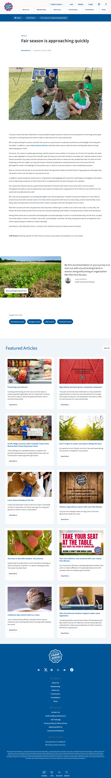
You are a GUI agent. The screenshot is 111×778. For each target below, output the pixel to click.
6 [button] (16, 299)
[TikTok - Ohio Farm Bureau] (71, 669)
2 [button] (8, 299)
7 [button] (18, 299)
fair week (42, 197)
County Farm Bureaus (55, 731)
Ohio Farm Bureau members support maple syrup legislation (79, 614)
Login (90, 4)
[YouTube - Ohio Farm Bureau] (64, 670)
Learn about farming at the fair (21, 500)
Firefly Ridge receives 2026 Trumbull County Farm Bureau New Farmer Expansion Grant (28, 444)
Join (71, 4)
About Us (25, 9)
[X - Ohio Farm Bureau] (45, 669)
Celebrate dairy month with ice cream (23, 615)
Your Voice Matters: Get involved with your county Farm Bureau (80, 559)
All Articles (31, 18)
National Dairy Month (39, 145)
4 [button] (12, 299)
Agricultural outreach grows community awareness (80, 387)
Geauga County (34, 322)
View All (106, 348)
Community (73, 9)
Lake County (49, 322)
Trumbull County (65, 322)
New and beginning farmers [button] (16, 291)
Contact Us (55, 712)
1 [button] (5, 299)
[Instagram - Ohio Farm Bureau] (58, 670)
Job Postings (55, 719)
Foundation (89, 9)
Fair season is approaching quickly (54, 18)
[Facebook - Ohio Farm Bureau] (39, 670)
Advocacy (57, 9)
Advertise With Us (55, 727)
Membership (41, 9)
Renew (80, 4)
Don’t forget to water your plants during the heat (80, 443)
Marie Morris (25, 50)
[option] (55, 277)
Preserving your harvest (18, 387)
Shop (104, 9)
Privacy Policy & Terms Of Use (55, 723)
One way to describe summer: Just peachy (25, 558)
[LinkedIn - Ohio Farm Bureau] (52, 670)
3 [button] (10, 299)
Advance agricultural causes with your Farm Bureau (80, 507)
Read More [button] (13, 405)
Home (19, 18)
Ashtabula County (17, 322)
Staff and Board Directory (55, 716)
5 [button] (14, 299)
